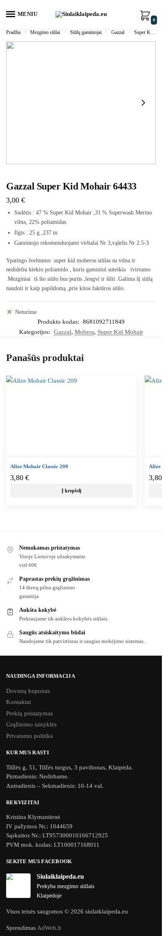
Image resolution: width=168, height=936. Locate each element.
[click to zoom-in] (81, 102)
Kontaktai (18, 702)
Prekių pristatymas (29, 713)
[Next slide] (143, 102)
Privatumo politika (29, 736)
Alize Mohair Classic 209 (39, 466)
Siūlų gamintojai (86, 32)
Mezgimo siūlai (45, 32)
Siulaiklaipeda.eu (60, 876)
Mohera (84, 332)
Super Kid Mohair (120, 332)
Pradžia (13, 32)
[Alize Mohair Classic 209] (71, 417)
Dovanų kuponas (28, 691)
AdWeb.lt (49, 928)
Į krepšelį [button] (71, 491)
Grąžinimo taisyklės (31, 724)
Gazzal (117, 32)
